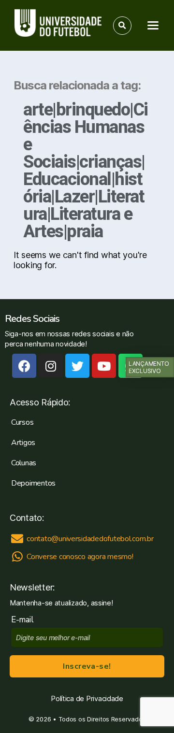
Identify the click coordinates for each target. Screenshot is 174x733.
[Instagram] (51, 366)
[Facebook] (24, 366)
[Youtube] (104, 366)
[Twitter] (77, 366)
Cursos (22, 422)
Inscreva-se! (87, 666)
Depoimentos (33, 483)
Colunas (23, 463)
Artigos (23, 442)
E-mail (24, 619)
